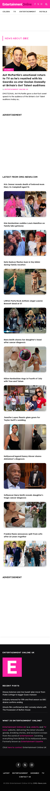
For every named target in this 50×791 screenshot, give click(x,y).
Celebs (6, 12)
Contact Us (25, 777)
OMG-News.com (39, 783)
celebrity (34, 727)
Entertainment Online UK (14, 727)
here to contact (15, 747)
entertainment (26, 735)
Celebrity (8, 70)
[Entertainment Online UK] (17, 4)
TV (14, 12)
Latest (6, 773)
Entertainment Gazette (32, 741)
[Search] (46, 4)
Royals (43, 12)
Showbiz (35, 773)
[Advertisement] (25, 145)
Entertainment (27, 12)
